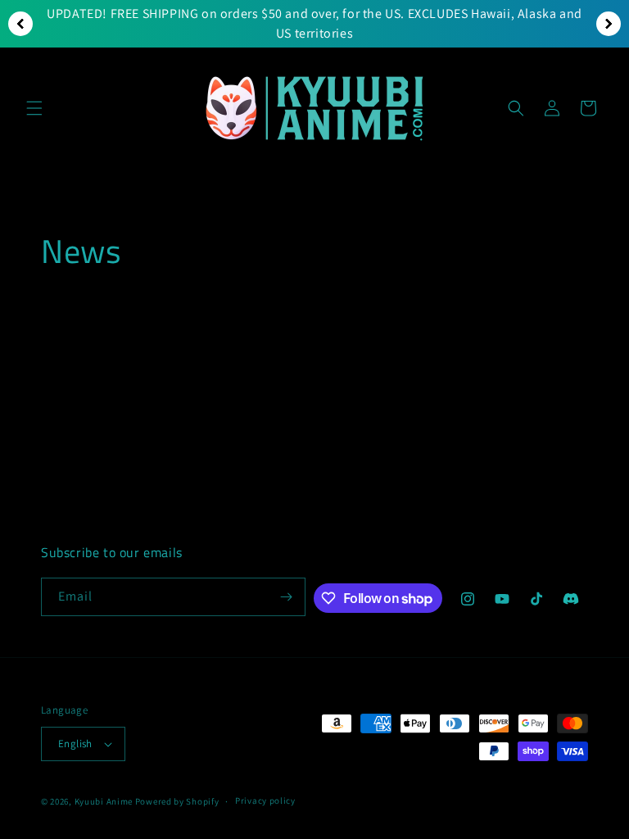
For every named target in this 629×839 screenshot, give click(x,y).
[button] (34, 108)
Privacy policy (265, 800)
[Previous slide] (20, 23)
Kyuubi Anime (104, 801)
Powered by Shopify (177, 801)
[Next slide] (608, 23)
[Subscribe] (287, 597)
